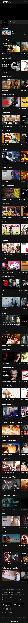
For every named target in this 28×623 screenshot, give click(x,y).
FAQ (11, 597)
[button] (14, 32)
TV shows (4, 592)
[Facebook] (7, 609)
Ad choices (5, 597)
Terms (18, 592)
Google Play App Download (18, 605)
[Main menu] (25, 2)
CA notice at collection (17, 594)
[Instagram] (3, 609)
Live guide (5, 589)
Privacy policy (6, 594)
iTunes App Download (7, 605)
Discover (11, 589)
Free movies (19, 589)
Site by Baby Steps (21, 617)
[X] (11, 609)
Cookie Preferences (14, 621)
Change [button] (10, 612)
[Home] (6, 2)
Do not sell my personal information (12, 599)
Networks (11, 592)
